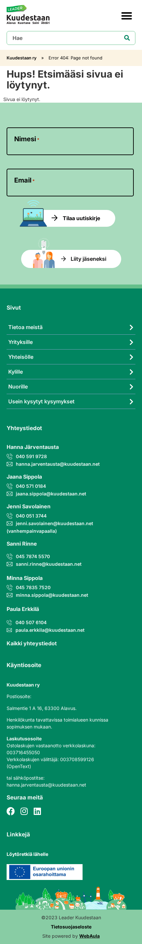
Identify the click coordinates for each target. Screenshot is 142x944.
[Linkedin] (37, 811)
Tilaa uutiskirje (81, 218)
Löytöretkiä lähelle (27, 854)
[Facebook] (11, 811)
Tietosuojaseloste (71, 926)
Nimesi (26, 139)
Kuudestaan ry (22, 57)
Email (24, 180)
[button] (127, 15)
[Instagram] (24, 811)
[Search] (127, 38)
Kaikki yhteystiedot (32, 643)
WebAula (89, 936)
